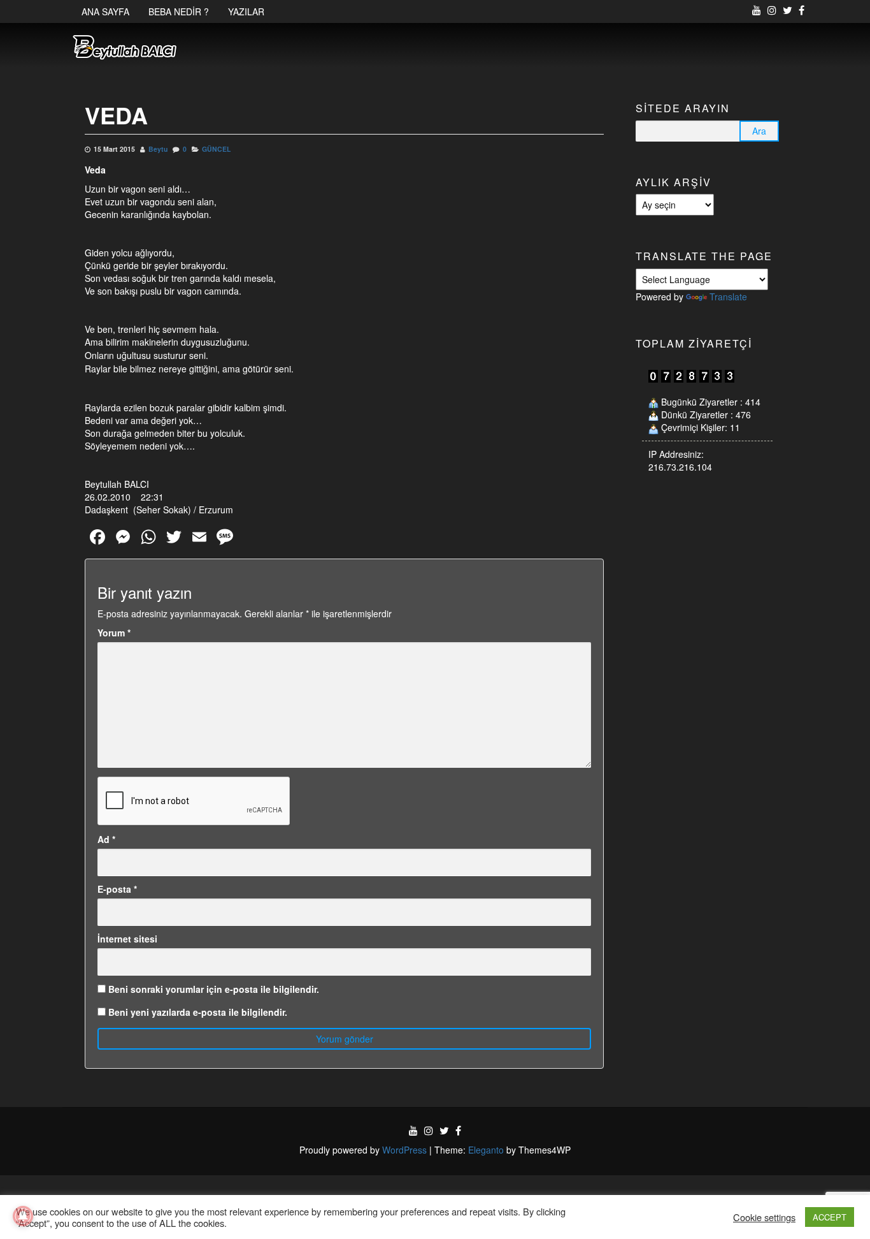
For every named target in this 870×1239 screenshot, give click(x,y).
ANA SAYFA (105, 11)
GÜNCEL (216, 149)
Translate (728, 296)
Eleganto (486, 1149)
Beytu (158, 149)
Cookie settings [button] (764, 1217)
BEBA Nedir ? (178, 11)
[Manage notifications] (23, 1216)
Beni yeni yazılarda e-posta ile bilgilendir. (197, 1012)
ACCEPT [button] (829, 1217)
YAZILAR (246, 11)
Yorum (114, 632)
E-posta (117, 889)
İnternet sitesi (127, 938)
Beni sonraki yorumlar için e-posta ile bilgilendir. (213, 989)
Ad (106, 839)
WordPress (404, 1149)
